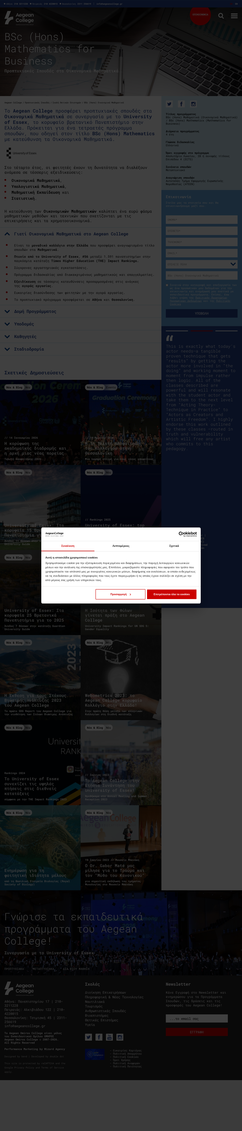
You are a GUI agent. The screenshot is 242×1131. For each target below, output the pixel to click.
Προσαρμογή (118, 594)
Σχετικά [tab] (174, 545)
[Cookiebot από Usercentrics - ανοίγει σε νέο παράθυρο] (181, 534)
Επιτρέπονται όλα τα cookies (172, 594)
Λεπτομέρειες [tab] (121, 545)
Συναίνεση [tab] (67, 545)
